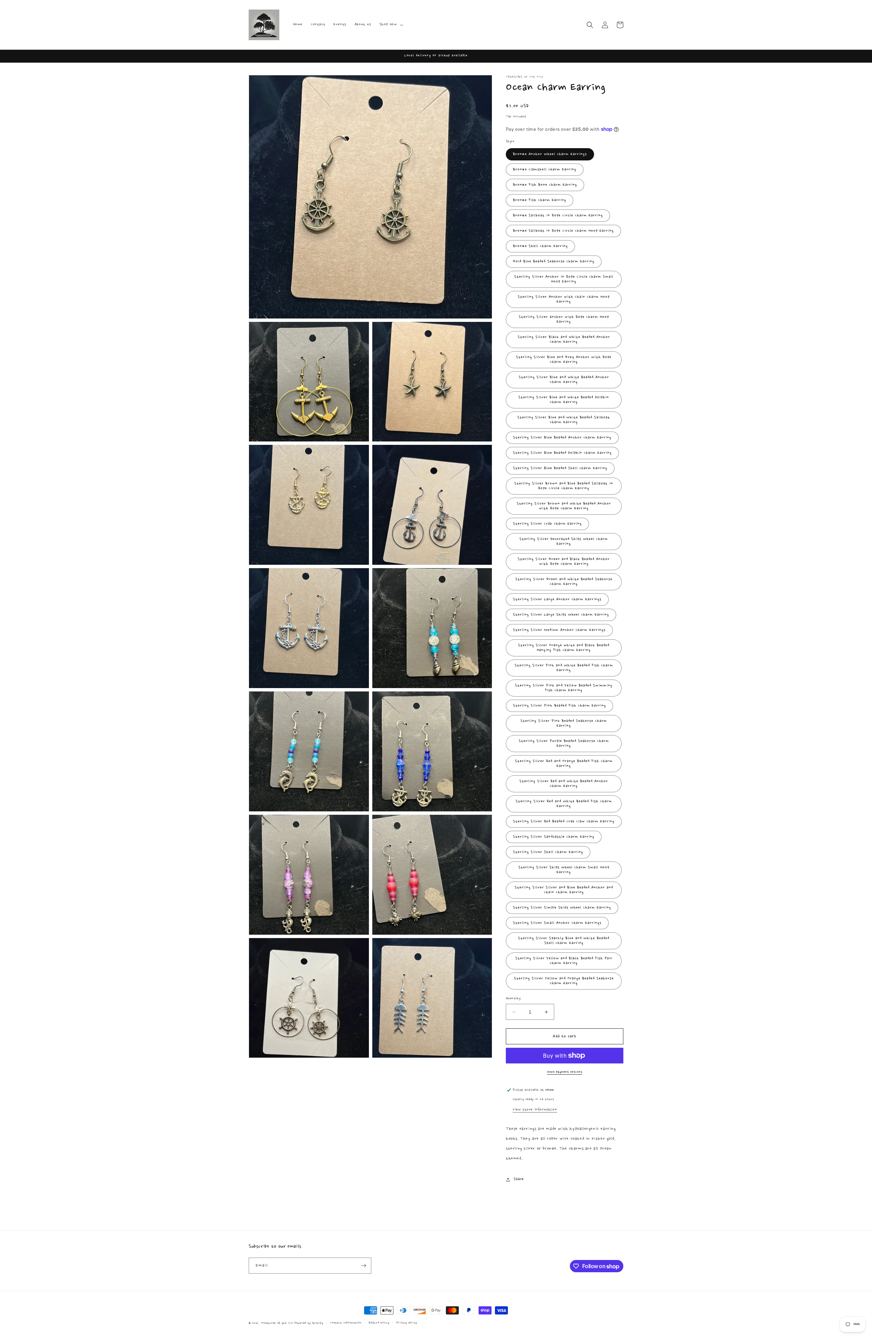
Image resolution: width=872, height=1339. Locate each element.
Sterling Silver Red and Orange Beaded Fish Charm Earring (564, 763)
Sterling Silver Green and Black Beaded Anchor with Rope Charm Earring (564, 561)
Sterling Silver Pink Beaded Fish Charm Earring (559, 705)
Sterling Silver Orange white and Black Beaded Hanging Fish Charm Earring (563, 648)
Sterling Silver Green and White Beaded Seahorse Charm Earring (563, 582)
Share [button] (519, 1179)
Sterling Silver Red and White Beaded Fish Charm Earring (564, 804)
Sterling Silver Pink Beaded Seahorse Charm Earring (563, 723)
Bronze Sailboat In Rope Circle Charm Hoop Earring (563, 231)
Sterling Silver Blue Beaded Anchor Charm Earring (562, 437)
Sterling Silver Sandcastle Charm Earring (553, 837)
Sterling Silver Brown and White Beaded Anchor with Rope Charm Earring (564, 506)
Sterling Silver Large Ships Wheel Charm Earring (561, 614)
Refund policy (379, 1323)
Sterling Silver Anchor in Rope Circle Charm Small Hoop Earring (563, 279)
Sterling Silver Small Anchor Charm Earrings (557, 923)
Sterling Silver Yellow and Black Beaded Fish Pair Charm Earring (563, 961)
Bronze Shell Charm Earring (540, 246)
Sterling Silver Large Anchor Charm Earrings (557, 599)
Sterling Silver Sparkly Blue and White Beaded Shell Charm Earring (563, 941)
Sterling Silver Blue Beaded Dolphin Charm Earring (562, 453)
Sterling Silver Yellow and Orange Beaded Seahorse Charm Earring (564, 981)
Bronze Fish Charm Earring (539, 200)
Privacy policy (406, 1323)
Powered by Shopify (308, 1323)
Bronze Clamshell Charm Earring (544, 169)
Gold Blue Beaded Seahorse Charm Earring (553, 261)
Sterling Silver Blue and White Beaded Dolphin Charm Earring (563, 400)
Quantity (513, 998)
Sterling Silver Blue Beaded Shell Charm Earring (560, 468)
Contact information (345, 1323)
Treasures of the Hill (277, 1323)
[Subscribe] (363, 1266)
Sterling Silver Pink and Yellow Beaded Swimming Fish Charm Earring (563, 688)
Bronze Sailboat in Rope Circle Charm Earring (558, 215)
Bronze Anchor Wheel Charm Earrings (550, 154)
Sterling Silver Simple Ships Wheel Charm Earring (562, 907)
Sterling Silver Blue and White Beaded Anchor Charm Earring (564, 380)
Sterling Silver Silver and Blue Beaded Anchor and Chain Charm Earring (564, 890)
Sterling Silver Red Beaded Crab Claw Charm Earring (563, 821)
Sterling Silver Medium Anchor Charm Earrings (559, 630)
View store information (535, 1109)
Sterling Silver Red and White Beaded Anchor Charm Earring (563, 784)
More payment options (564, 1072)
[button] (390, 24)
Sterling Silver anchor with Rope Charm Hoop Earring (564, 319)
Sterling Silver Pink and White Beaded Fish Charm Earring (564, 668)
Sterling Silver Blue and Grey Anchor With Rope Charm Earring (563, 359)
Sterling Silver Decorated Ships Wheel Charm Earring (563, 541)
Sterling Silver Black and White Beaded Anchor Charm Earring (564, 339)
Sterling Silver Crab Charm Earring (547, 523)
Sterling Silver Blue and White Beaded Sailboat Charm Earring (563, 420)
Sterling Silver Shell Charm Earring (548, 852)
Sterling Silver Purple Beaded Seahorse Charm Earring (564, 743)
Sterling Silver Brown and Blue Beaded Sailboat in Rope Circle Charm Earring (563, 486)
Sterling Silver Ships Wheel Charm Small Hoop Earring (563, 870)
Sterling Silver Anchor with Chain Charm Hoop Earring (564, 299)
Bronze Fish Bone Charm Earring (545, 185)
